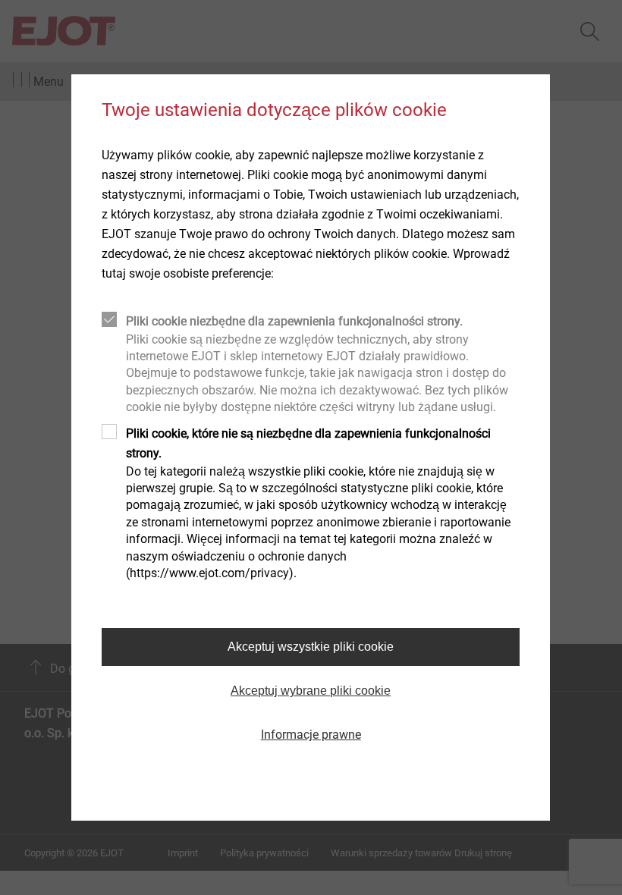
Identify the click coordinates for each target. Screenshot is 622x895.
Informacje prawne (311, 734)
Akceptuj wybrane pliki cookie (311, 690)
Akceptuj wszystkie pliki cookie (311, 646)
